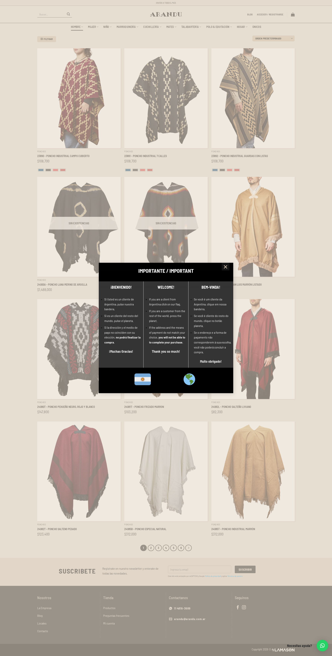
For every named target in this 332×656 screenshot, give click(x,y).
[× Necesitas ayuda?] (322, 645)
